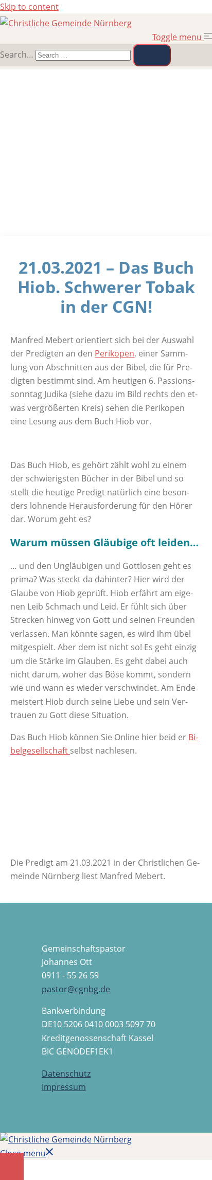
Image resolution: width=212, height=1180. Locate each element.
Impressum (64, 1087)
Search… (16, 54)
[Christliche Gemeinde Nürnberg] (66, 23)
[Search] (152, 55)
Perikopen (114, 353)
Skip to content (29, 6)
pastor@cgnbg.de (76, 989)
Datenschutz (66, 1073)
